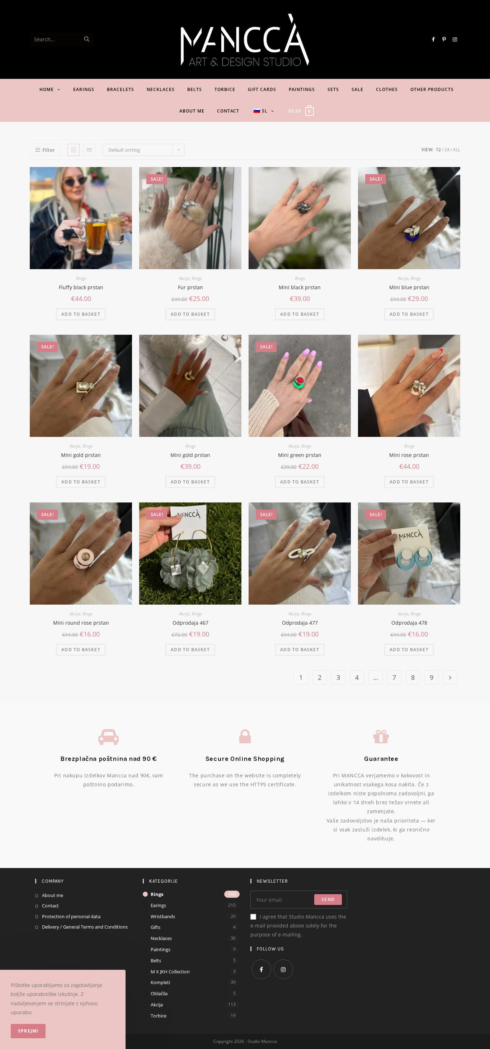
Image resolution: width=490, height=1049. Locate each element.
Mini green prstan (299, 455)
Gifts (155, 927)
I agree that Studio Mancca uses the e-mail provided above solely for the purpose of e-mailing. (298, 925)
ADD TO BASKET (80, 314)
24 (446, 150)
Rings (81, 278)
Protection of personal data (71, 916)
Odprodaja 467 (190, 622)
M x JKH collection (170, 971)
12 (438, 150)
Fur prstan (190, 287)
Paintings (160, 949)
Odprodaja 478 (409, 622)
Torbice (158, 1015)
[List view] (89, 150)
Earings (158, 905)
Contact (50, 905)
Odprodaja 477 (300, 622)
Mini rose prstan (409, 455)
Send (328, 899)
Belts (156, 960)
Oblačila (159, 993)
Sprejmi (28, 1031)
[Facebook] (261, 969)
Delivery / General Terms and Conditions (85, 927)
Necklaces (161, 938)
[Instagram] (283, 969)
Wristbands (163, 916)
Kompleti (160, 982)
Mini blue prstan (409, 287)
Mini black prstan (300, 287)
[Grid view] (73, 150)
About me (52, 895)
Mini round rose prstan (81, 622)
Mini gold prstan (81, 455)
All (456, 150)
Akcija (184, 278)
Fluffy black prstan (81, 287)
